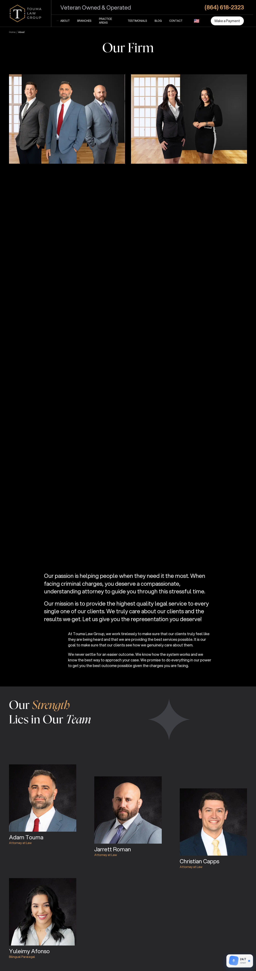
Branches (84, 21)
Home (12, 32)
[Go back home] (25, 13)
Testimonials (137, 21)
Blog (158, 21)
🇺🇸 (196, 21)
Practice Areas (105, 21)
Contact (176, 21)
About (65, 21)
